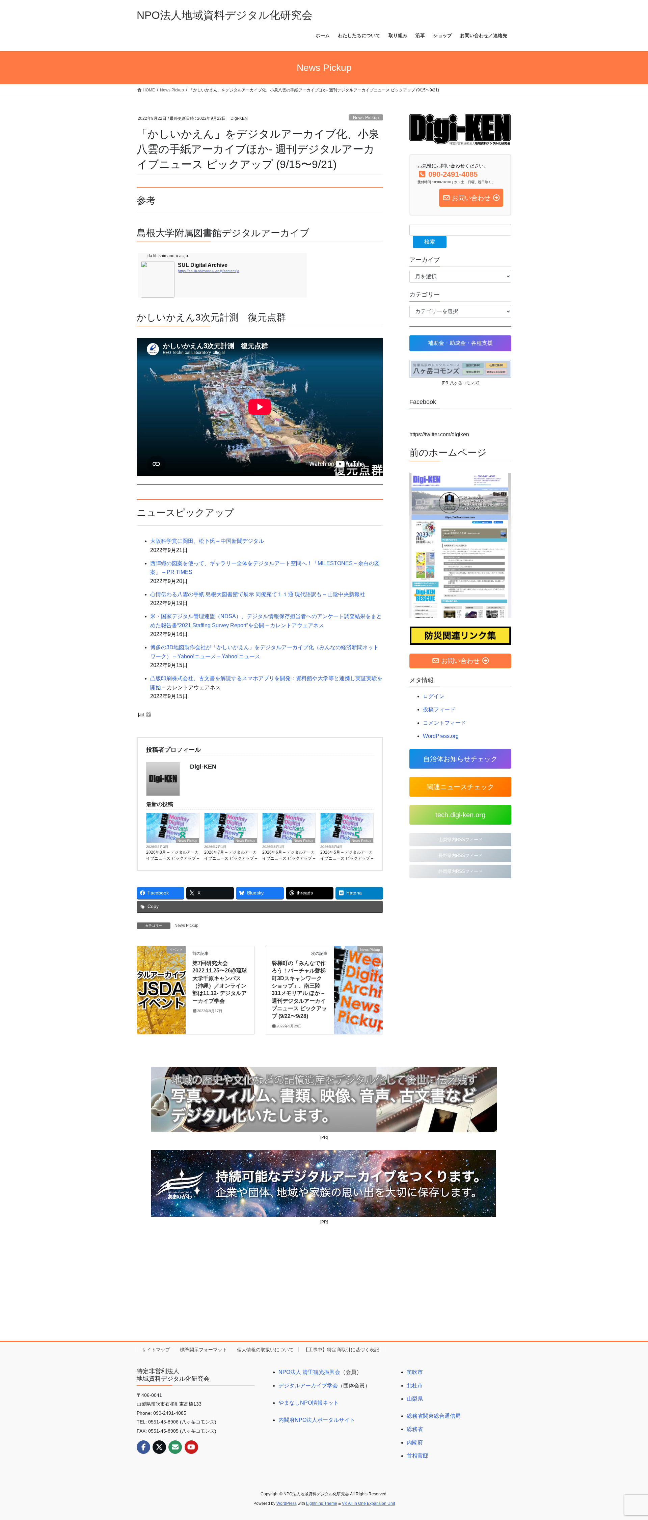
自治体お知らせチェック (460, 759)
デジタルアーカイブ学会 (308, 1385)
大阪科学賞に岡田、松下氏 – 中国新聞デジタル (207, 541)
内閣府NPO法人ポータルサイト (316, 1420)
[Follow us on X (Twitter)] (159, 1447)
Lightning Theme (321, 1503)
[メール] (175, 1447)
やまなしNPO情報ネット (308, 1403)
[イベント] (161, 971)
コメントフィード (444, 723)
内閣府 (415, 1442)
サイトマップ (156, 1349)
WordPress (286, 1503)
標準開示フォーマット (203, 1349)
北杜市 (415, 1385)
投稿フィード (439, 709)
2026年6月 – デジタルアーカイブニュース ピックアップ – (288, 855)
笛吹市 (415, 1372)
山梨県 (415, 1399)
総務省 (415, 1429)
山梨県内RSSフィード (460, 839)
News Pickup (366, 117)
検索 (429, 242)
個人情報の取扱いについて (265, 1349)
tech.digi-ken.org (460, 815)
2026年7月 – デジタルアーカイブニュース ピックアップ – (230, 855)
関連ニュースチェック (460, 787)
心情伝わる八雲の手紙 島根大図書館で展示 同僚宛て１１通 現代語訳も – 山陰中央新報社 (257, 594)
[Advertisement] (324, 1283)
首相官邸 (417, 1456)
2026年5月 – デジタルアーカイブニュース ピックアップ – (346, 855)
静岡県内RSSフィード (460, 871)
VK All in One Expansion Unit (368, 1503)
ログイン (433, 696)
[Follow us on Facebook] (143, 1447)
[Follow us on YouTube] (191, 1447)
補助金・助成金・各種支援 (460, 343)
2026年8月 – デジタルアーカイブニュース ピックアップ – (172, 855)
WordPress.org (441, 736)
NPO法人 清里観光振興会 (309, 1372)
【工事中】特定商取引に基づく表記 (341, 1349)
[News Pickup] (358, 971)
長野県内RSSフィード (460, 855)
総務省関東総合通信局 (434, 1416)
